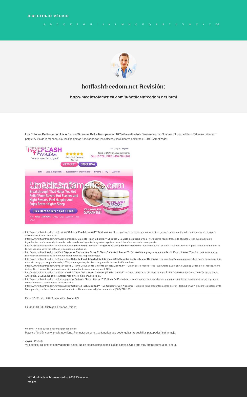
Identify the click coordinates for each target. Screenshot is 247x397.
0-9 (217, 24)
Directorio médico (48, 16)
